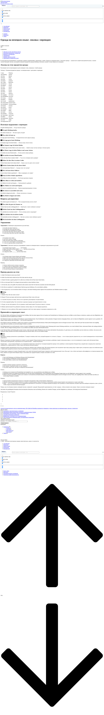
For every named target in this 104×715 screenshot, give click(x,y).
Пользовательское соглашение (10, 473)
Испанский (6, 30)
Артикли (8, 428)
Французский (6, 28)
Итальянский (6, 31)
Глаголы (8, 429)
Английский (6, 26)
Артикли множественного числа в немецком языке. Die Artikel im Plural (18, 408)
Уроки (4, 433)
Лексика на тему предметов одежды (12, 51)
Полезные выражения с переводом (11, 53)
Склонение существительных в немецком (13, 411)
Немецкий (5, 27)
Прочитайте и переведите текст (11, 58)
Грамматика (6, 426)
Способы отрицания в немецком (11, 414)
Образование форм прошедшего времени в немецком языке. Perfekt (19, 412)
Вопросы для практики (9, 54)
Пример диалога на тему (9, 57)
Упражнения (6, 55)
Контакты (5, 472)
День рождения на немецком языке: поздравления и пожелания (18, 417)
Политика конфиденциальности (11, 474)
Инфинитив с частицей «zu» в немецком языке (14, 416)
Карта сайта (6, 471)
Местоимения (9, 430)
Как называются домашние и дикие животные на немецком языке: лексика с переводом (56, 408)
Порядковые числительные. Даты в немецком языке (15, 413)
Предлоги (8, 432)
